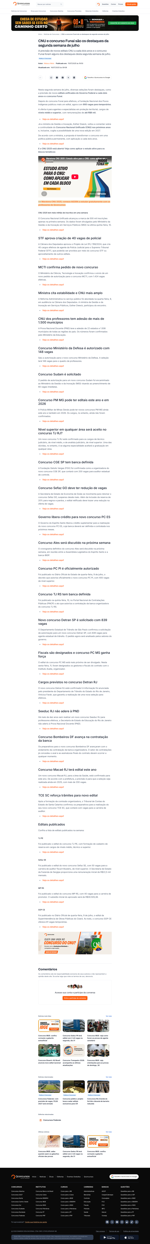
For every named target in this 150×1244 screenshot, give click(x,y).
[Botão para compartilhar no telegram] (57, 77)
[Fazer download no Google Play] (109, 1237)
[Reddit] (127, 1222)
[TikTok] (132, 1222)
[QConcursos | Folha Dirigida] (22, 4)
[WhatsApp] (137, 1222)
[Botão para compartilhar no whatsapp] (51, 77)
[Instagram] (122, 1222)
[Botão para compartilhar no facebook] (62, 77)
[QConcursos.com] (20, 1177)
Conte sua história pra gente (36, 1222)
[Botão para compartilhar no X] (68, 77)
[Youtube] (117, 1222)
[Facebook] (107, 1222)
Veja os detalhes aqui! (53, 119)
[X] (112, 1222)
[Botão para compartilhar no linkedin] (74, 77)
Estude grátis (131, 4)
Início (40, 34)
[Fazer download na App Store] (129, 1237)
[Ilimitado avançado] (75, 23)
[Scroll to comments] (40, 78)
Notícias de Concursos (51, 34)
